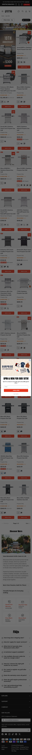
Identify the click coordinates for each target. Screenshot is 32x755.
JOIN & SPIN (16, 390)
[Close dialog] (30, 360)
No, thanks (16, 394)
